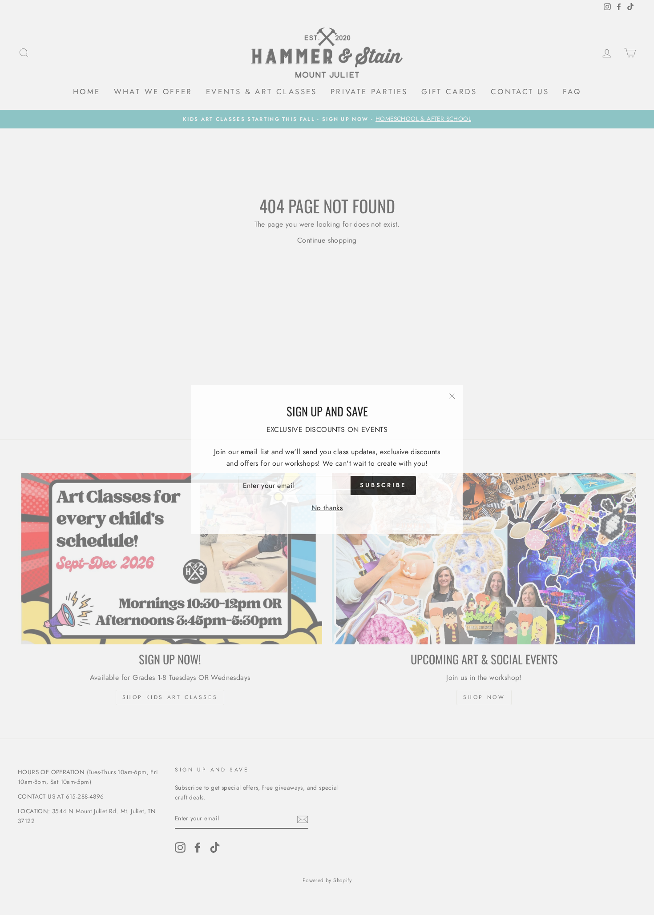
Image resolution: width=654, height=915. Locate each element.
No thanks (327, 505)
